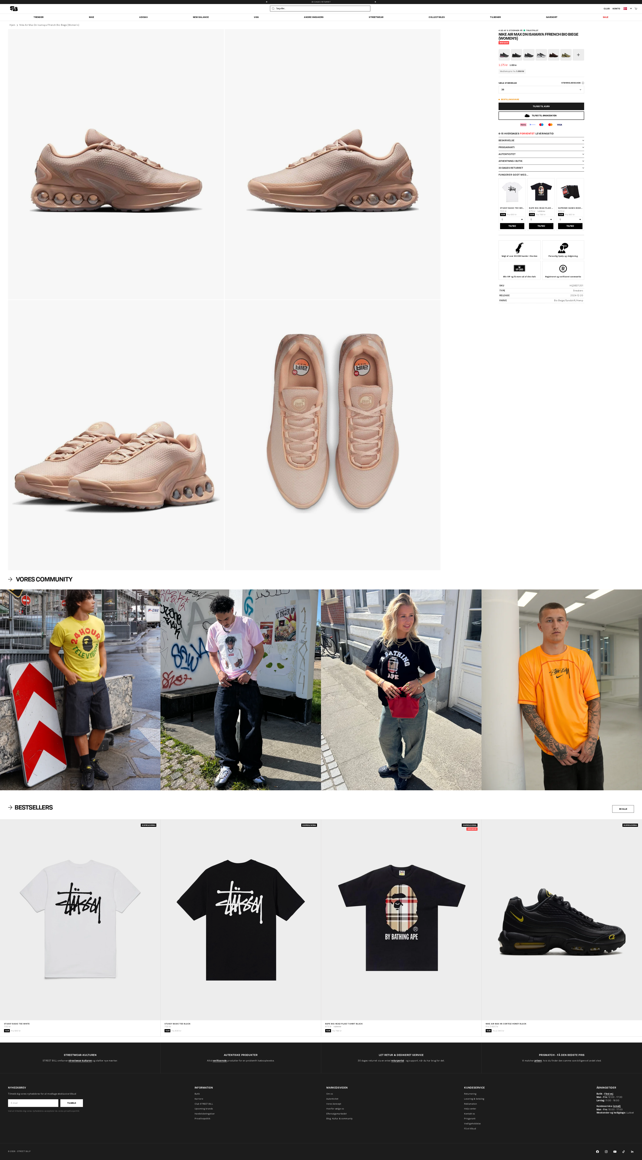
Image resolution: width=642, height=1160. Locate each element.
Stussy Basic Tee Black (178, 1024)
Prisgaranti (469, 1118)
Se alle (623, 809)
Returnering (470, 1094)
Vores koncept (333, 1104)
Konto (616, 8)
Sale (605, 17)
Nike (91, 17)
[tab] (31, 807)
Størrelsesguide (571, 83)
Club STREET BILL (204, 1104)
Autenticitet (332, 1099)
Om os (329, 1094)
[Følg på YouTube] (615, 1151)
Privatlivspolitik (202, 1118)
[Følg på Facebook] (597, 1151)
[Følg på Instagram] (606, 1151)
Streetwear (376, 17)
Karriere (199, 1099)
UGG (256, 17)
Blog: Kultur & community (339, 1118)
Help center (470, 1108)
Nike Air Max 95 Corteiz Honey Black (506, 1024)
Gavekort (552, 17)
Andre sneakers (314, 17)
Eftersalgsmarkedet (336, 1113)
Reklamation (470, 1104)
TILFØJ (512, 226)
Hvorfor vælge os (335, 1108)
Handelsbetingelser (205, 1113)
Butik (197, 1094)
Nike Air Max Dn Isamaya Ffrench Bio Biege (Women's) (49, 25)
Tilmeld (71, 1103)
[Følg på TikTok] (623, 1151)
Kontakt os (469, 1113)
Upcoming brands (204, 1108)
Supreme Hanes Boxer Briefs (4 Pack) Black (570, 208)
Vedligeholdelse (472, 1123)
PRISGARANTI (321, 2)
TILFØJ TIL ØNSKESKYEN (544, 115)
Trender (39, 17)
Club (607, 8)
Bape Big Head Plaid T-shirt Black (541, 208)
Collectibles (437, 17)
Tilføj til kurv (541, 106)
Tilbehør (495, 17)
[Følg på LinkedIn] (632, 1151)
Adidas (143, 17)
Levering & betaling (474, 1099)
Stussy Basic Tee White (512, 208)
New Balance (201, 17)
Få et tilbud (470, 1128)
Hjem (12, 25)
